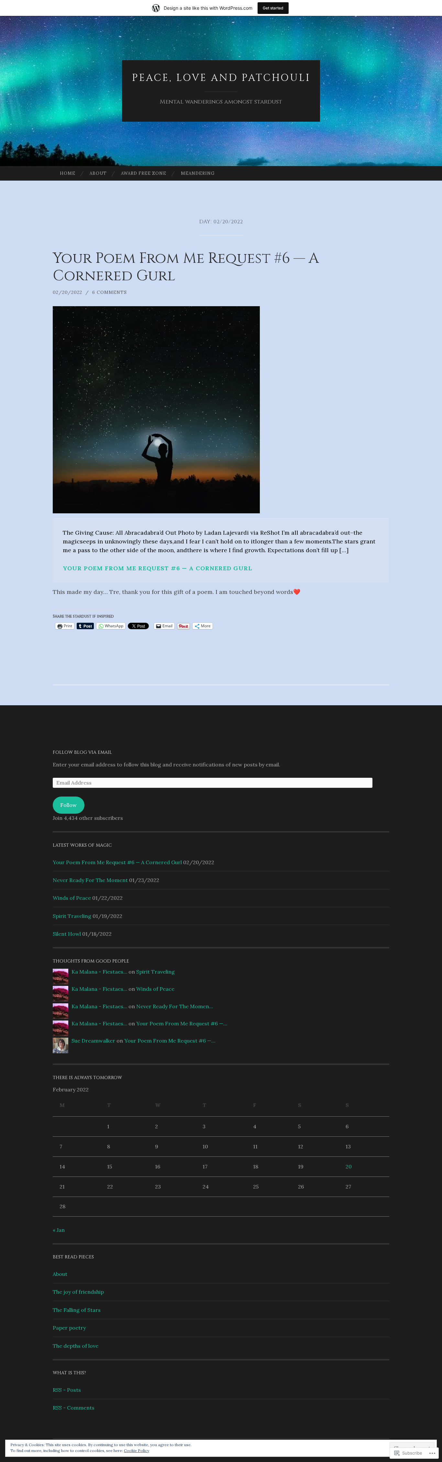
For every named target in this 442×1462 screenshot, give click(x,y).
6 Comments (109, 292)
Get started (273, 8)
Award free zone (143, 173)
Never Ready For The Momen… (174, 1006)
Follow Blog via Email (82, 752)
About (98, 173)
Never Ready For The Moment (90, 880)
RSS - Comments (73, 1407)
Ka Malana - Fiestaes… (99, 971)
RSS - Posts (67, 1390)
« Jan (59, 1230)
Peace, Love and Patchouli (221, 78)
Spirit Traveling (72, 916)
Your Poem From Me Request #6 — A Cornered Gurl (186, 267)
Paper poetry (69, 1327)
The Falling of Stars (77, 1310)
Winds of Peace (72, 898)
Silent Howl (67, 934)
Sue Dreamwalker (93, 1040)
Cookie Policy (136, 1450)
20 (349, 1166)
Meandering (198, 173)
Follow (68, 805)
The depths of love (75, 1346)
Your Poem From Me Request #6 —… (181, 1023)
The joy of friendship (78, 1292)
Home (67, 173)
